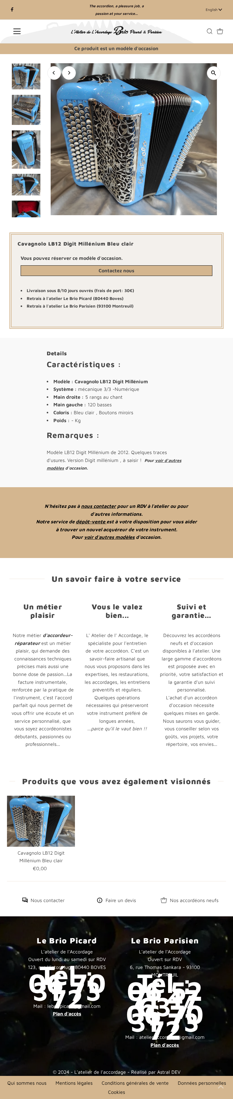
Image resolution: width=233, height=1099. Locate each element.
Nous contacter (48, 900)
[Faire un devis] (99, 901)
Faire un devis (121, 900)
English (212, 9)
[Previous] (54, 73)
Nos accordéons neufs (194, 900)
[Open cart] (220, 31)
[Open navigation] (35, 31)
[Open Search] (209, 31)
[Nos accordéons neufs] (164, 901)
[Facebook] (12, 9)
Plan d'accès (67, 1013)
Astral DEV (169, 1072)
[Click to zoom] (214, 73)
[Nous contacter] (25, 901)
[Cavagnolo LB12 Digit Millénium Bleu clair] (41, 821)
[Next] (69, 73)
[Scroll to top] (221, 1087)
